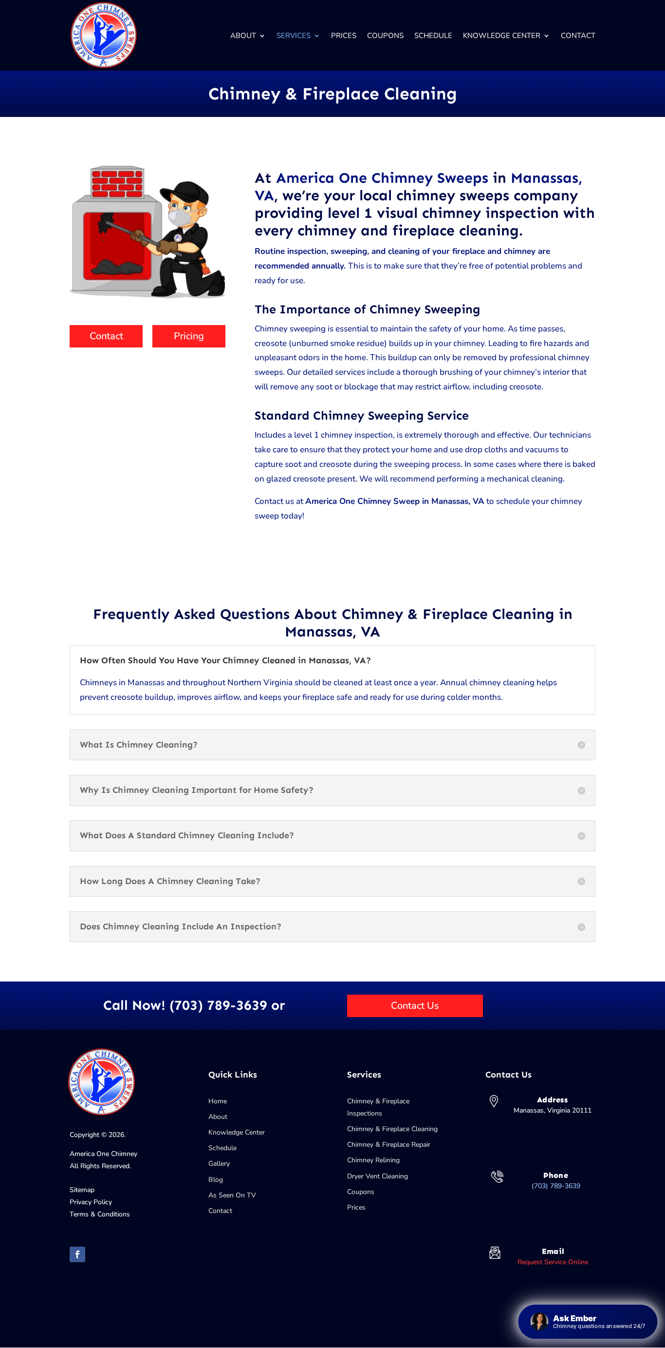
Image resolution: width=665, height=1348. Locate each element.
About (243, 35)
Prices (343, 35)
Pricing (189, 336)
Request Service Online (552, 1262)
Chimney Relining (373, 1160)
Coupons (385, 35)
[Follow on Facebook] (77, 1254)
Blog (215, 1179)
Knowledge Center (501, 35)
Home (217, 1101)
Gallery (219, 1163)
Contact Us (415, 1005)
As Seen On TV (232, 1195)
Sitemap (82, 1189)
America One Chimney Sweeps (382, 178)
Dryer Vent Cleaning (377, 1176)
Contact (578, 35)
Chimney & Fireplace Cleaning (392, 1129)
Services (294, 35)
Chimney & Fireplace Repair (388, 1144)
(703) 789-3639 (556, 1186)
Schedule (433, 35)
